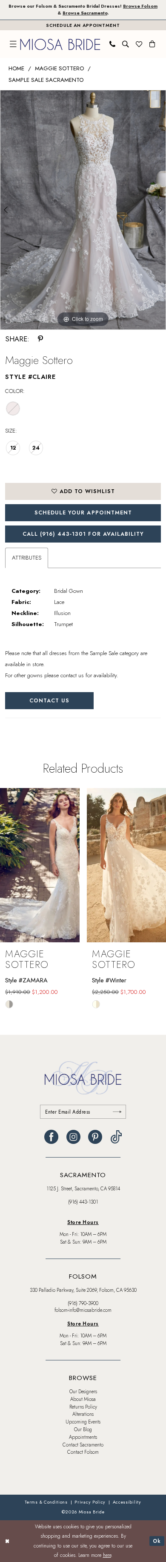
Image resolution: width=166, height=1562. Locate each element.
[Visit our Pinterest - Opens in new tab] (95, 1137)
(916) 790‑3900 (83, 1303)
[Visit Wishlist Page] (139, 44)
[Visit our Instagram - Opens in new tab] (73, 1137)
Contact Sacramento (83, 1444)
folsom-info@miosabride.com (83, 1310)
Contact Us (49, 700)
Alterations (83, 1414)
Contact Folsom (83, 1452)
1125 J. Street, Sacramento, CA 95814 (83, 1188)
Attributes (26, 558)
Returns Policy (83, 1406)
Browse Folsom (140, 6)
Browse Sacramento (85, 13)
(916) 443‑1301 (83, 1201)
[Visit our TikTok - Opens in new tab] (116, 1137)
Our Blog (83, 1429)
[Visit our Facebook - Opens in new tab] (51, 1137)
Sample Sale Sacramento (46, 80)
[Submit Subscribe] (117, 1112)
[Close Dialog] (7, 1541)
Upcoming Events (83, 1421)
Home (16, 68)
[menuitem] (13, 44)
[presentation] (40, 865)
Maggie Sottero (59, 68)
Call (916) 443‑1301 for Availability (83, 534)
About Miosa (83, 1399)
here (107, 1555)
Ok (157, 1541)
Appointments (83, 1437)
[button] (13, 44)
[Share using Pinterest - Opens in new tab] (40, 339)
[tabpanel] (83, 209)
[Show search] (126, 44)
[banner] (60, 44)
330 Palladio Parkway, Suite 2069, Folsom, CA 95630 (83, 1290)
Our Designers (83, 1391)
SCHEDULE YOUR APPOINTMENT (83, 513)
